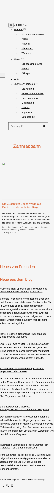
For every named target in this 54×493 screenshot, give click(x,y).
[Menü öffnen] (2, 75)
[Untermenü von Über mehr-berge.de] (37, 83)
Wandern (32, 229)
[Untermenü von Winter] (22, 58)
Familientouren (14, 227)
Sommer (23, 229)
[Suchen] (44, 126)
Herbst (36, 227)
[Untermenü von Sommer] (24, 29)
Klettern (5, 229)
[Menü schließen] (11, 25)
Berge (4, 227)
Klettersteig (14, 229)
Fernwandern (27, 227)
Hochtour (44, 227)
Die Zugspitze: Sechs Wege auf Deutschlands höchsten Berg (21, 205)
